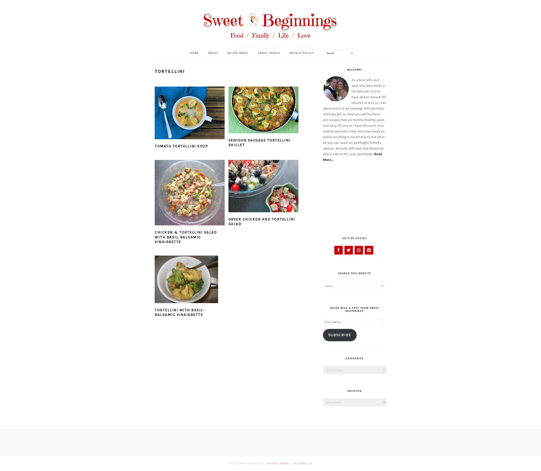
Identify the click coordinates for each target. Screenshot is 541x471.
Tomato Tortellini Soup (181, 146)
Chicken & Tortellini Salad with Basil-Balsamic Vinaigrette (186, 237)
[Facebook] (338, 250)
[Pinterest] (369, 250)
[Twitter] (348, 250)
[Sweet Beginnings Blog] (270, 42)
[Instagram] (359, 250)
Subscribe (339, 335)
